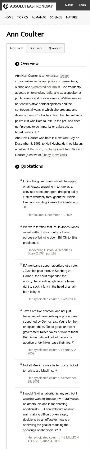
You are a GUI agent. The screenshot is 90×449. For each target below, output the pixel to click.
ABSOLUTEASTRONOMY (31, 6)
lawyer (64, 75)
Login (82, 5)
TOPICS (22, 17)
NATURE (71, 17)
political (53, 81)
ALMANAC (39, 17)
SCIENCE (56, 17)
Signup (69, 5)
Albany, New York (53, 155)
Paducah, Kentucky (43, 149)
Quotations (55, 48)
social (37, 81)
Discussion (36, 48)
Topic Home (16, 48)
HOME (8, 17)
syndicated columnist (45, 87)
